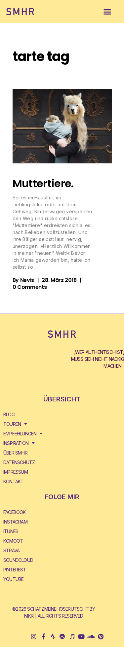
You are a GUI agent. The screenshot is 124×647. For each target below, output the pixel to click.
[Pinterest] (100, 636)
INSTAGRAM (15, 522)
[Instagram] (34, 636)
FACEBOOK (14, 512)
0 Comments (30, 287)
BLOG (9, 414)
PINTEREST (14, 569)
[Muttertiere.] (62, 126)
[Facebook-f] (43, 636)
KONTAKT (13, 481)
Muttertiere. (43, 183)
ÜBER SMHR (15, 453)
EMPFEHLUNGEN (19, 433)
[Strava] (53, 636)
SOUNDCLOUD (18, 560)
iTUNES (10, 531)
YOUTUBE (13, 579)
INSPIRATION (15, 443)
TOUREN (12, 424)
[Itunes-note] (72, 636)
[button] (107, 11)
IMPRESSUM (15, 472)
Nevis (27, 280)
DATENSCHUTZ (19, 462)
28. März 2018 (59, 280)
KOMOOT (13, 541)
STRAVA (11, 550)
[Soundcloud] (91, 636)
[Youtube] (81, 636)
